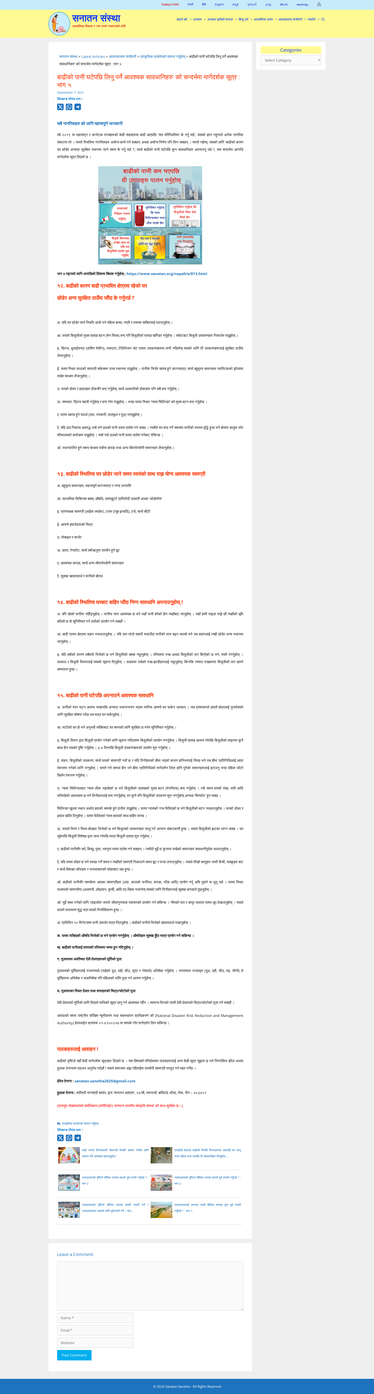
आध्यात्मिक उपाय (263, 19)
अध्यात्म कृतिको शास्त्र (220, 19)
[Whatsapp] (69, 109)
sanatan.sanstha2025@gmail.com (105, 1080)
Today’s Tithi (170, 4)
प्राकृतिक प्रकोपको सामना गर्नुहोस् (80, 1123)
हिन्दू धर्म (243, 19)
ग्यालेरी (311, 19)
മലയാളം (302, 4)
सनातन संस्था (96, 17)
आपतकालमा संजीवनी (290, 19)
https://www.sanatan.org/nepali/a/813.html (167, 273)
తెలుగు (284, 4)
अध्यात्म (197, 19)
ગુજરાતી (252, 4)
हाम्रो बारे (182, 19)
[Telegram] (77, 108)
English (219, 4)
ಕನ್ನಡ (235, 4)
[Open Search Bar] (323, 19)
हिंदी (204, 4)
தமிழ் (268, 4)
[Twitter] (60, 109)
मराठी (190, 4)
